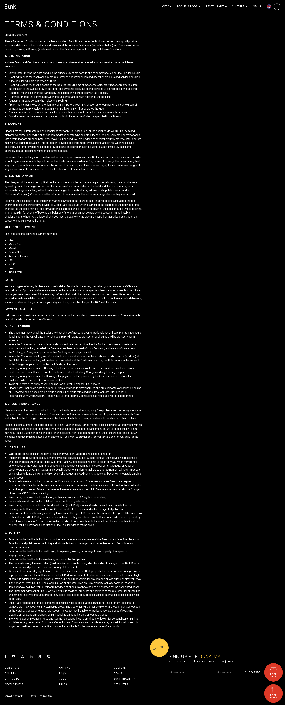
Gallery (10, 673)
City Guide (12, 678)
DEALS (256, 6)
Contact (65, 667)
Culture (120, 667)
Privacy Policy (45, 695)
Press (63, 684)
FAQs (62, 673)
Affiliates (121, 684)
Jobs (62, 678)
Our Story (12, 667)
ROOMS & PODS (187, 6)
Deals (118, 673)
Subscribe (253, 672)
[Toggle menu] (277, 6)
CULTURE (238, 6)
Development (14, 684)
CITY (165, 6)
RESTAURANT (215, 6)
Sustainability (124, 678)
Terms (33, 695)
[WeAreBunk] (10, 6)
